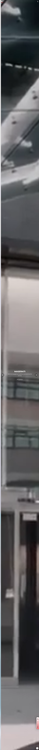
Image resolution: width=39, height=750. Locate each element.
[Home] (2, 1)
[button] (37, 1)
